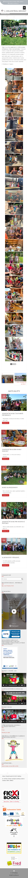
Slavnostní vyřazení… (11, 557)
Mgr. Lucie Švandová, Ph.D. (8, 585)
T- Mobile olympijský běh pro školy (20, 383)
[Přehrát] (3, 685)
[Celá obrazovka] (24, 685)
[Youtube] (14, 871)
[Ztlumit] (22, 685)
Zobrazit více (5, 422)
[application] (14, 680)
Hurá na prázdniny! (10, 487)
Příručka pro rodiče (6, 732)
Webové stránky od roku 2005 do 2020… (10, 766)
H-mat (3, 730)
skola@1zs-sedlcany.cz (14, 3)
